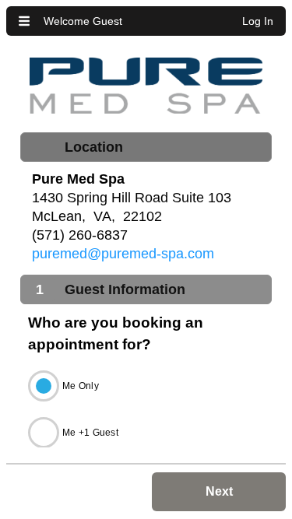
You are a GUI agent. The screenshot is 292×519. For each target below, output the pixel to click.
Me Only (80, 385)
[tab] (146, 147)
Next (219, 491)
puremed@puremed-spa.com (123, 253)
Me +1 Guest (90, 432)
